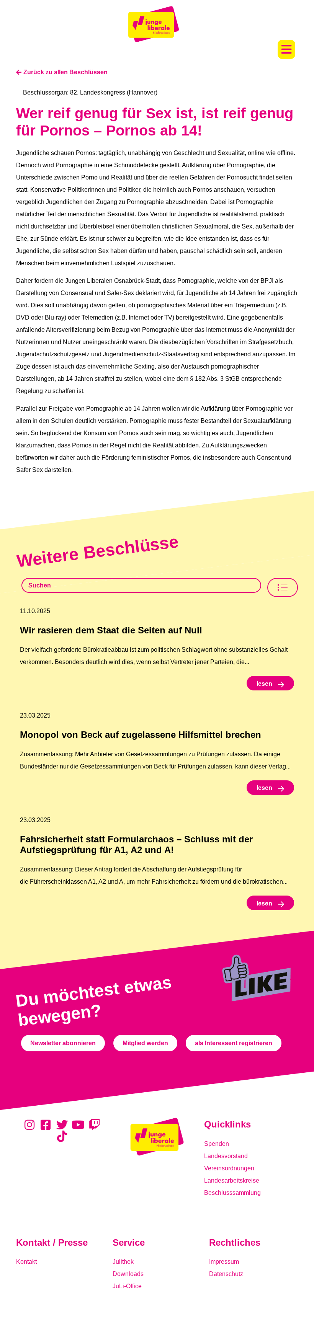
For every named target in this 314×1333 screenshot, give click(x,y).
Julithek (123, 1261)
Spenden (216, 1143)
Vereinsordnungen (229, 1168)
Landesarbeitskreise (231, 1180)
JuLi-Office (127, 1286)
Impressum (224, 1261)
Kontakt (26, 1261)
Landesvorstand (226, 1156)
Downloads (128, 1274)
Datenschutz (226, 1274)
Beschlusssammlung (232, 1192)
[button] (286, 49)
